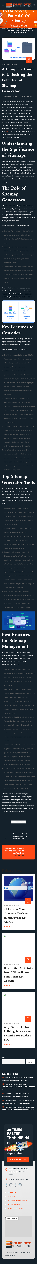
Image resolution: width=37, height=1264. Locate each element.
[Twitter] (6, 1185)
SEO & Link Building (16, 29)
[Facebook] (11, 1185)
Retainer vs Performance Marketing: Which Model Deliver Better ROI (18, 1087)
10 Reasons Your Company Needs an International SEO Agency (16, 916)
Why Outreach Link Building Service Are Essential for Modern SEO (17, 1034)
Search (4, 1057)
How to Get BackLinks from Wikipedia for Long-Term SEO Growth (18, 975)
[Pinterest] (15, 1185)
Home (4, 29)
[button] (34, 5)
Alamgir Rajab (11, 96)
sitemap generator (18, 822)
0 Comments (27, 96)
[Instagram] (20, 1185)
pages (8, 131)
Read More (8, 926)
